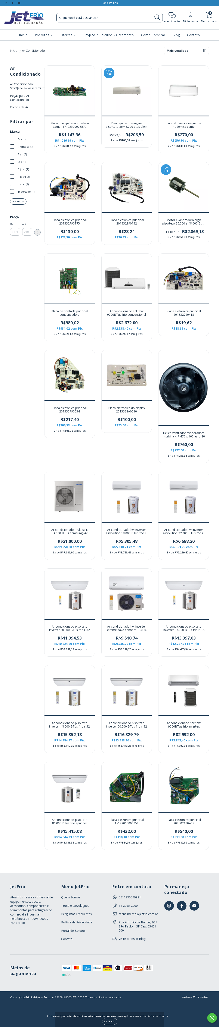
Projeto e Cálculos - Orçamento (108, 35)
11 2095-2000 (128, 906)
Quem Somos (70, 897)
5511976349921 (130, 897)
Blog (176, 35)
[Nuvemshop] (195, 997)
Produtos (42, 35)
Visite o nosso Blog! (132, 939)
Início (23, 35)
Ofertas (67, 35)
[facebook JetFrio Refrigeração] (13, 3)
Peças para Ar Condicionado (19, 98)
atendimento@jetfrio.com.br (138, 914)
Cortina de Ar (19, 107)
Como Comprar (153, 35)
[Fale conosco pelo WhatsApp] (212, 1018)
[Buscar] (157, 17)
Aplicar (37, 232)
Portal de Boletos (73, 931)
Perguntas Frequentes (76, 914)
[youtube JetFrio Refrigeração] (19, 3)
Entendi (109, 1021)
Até (24, 224)
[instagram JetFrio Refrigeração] (6, 3)
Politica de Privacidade (76, 922)
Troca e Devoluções (75, 906)
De (11, 224)
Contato (193, 35)
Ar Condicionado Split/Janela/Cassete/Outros (29, 86)
